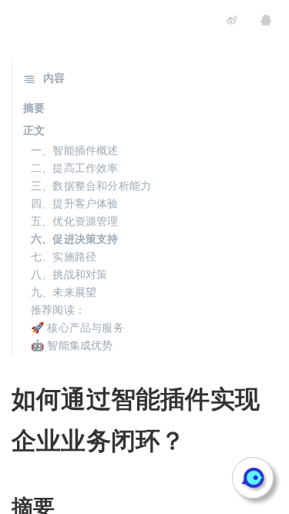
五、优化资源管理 (75, 220)
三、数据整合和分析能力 (91, 185)
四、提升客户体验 (75, 202)
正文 (34, 129)
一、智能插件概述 (75, 149)
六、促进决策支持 (75, 238)
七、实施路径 (63, 256)
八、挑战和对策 (69, 273)
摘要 (34, 107)
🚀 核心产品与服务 (77, 326)
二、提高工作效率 (75, 167)
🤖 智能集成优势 (72, 344)
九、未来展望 (63, 291)
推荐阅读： (58, 309)
